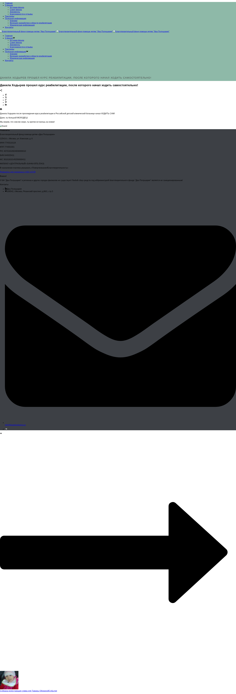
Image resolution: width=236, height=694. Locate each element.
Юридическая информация (22, 25)
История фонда (17, 7)
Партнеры (9, 16)
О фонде (9, 5)
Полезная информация (15, 18)
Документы (15, 12)
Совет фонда (16, 10)
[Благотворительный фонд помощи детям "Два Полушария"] (85, 31)
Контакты (9, 27)
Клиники (13, 21)
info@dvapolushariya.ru (15, 425)
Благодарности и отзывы (21, 14)
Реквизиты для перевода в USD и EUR (18, 172)
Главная (9, 3)
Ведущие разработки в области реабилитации (31, 23)
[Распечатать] (1, 109)
